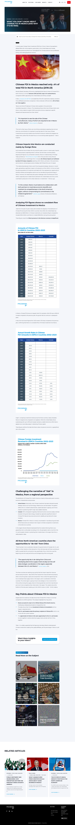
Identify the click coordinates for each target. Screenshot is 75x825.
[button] (17, 37)
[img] (55, 36)
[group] (37, 36)
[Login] (62, 2)
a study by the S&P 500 (25, 98)
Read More (26, 678)
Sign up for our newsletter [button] (49, 639)
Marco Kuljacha (33, 123)
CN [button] (68, 2)
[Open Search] (65, 2)
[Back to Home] (8, 2)
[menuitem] (25, 2)
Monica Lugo (36, 194)
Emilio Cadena (42, 566)
